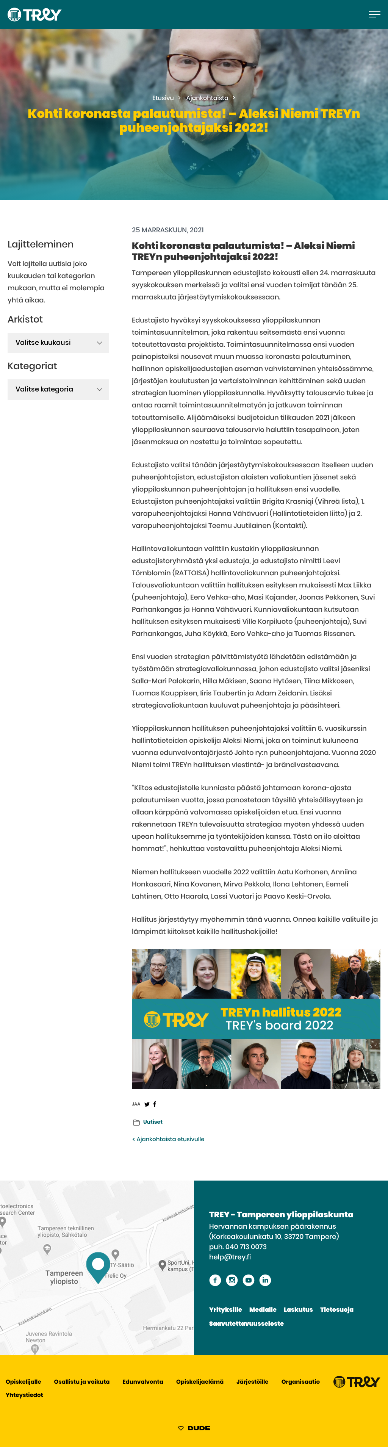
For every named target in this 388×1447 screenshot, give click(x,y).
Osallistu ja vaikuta (82, 1382)
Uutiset (153, 1122)
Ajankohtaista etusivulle (169, 1140)
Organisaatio (301, 1382)
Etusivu (163, 99)
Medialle (263, 1310)
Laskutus (298, 1310)
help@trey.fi (230, 1257)
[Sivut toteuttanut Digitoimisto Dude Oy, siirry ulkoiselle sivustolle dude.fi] (194, 1429)
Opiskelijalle (23, 1382)
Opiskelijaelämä (200, 1382)
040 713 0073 (246, 1247)
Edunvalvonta (143, 1382)
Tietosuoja (337, 1310)
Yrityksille (225, 1310)
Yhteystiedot (24, 1395)
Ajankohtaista (207, 99)
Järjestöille (252, 1382)
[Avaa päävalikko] (374, 14)
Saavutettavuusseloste (246, 1324)
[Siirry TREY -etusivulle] (356, 1386)
